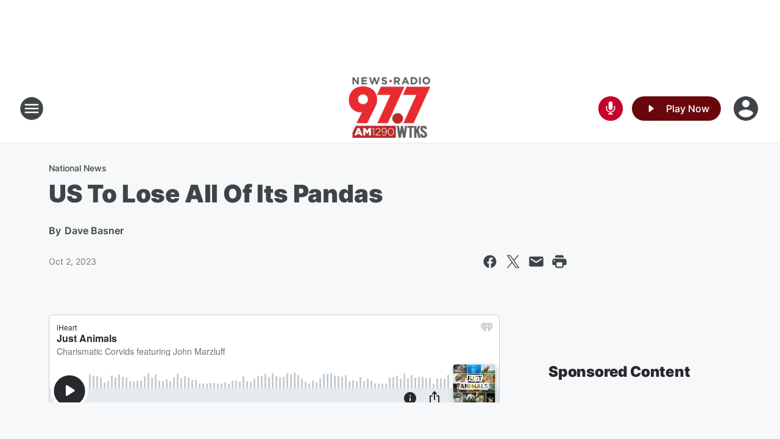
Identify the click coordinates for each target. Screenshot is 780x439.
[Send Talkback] (610, 108)
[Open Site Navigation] (32, 108)
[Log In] (747, 108)
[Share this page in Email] (536, 261)
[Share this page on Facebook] (489, 261)
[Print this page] (559, 261)
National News (78, 168)
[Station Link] (390, 108)
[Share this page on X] (513, 261)
